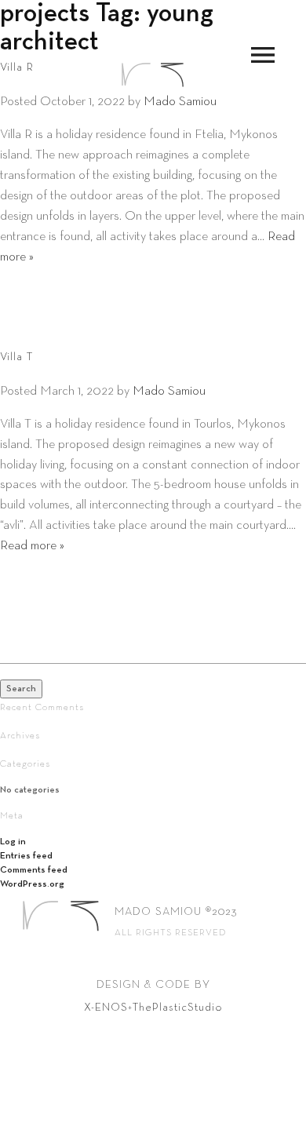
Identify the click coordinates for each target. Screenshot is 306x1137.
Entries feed (26, 856)
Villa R (17, 67)
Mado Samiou (180, 101)
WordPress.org (32, 884)
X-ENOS (106, 1007)
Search (21, 689)
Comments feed (33, 870)
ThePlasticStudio (178, 1007)
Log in (13, 842)
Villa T (16, 357)
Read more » (32, 545)
